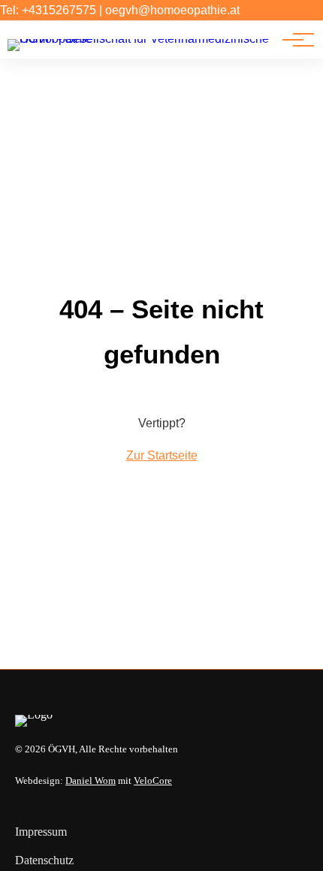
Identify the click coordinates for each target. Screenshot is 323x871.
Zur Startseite (162, 455)
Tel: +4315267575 (48, 10)
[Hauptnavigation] (292, 40)
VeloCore (153, 781)
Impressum (41, 831)
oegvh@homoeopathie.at (172, 10)
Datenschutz (44, 860)
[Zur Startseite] (142, 38)
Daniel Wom (90, 781)
